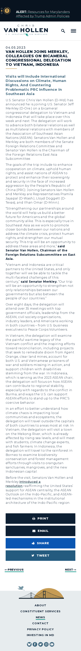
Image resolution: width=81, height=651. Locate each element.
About (41, 605)
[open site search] (63, 31)
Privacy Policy (40, 629)
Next (69, 569)
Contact (40, 623)
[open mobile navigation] (73, 30)
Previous (16, 569)
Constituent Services (40, 611)
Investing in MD (40, 635)
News (40, 617)
